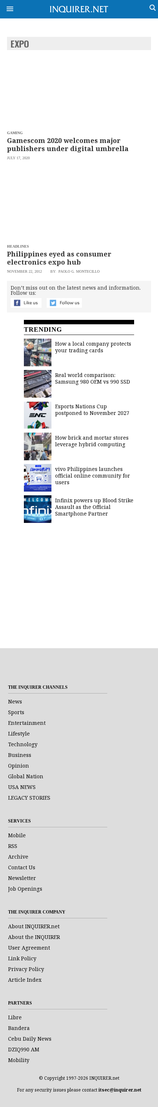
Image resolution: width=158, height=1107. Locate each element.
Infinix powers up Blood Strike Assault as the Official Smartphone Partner (94, 507)
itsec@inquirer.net (119, 1090)
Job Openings (25, 888)
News (15, 701)
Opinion (18, 765)
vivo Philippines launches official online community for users (92, 475)
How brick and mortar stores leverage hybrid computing (92, 441)
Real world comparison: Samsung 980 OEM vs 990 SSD (92, 378)
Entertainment (27, 722)
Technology (22, 744)
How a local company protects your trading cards (93, 347)
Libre (15, 1017)
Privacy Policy (26, 968)
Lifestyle (19, 733)
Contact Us (21, 867)
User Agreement (29, 947)
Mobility (18, 1060)
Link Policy (22, 958)
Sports (16, 712)
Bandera (19, 1027)
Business (19, 754)
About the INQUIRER (34, 936)
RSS (12, 845)
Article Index (25, 979)
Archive (18, 856)
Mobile (17, 835)
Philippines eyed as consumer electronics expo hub (59, 257)
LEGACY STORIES (29, 797)
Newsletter (22, 877)
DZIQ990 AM (23, 1049)
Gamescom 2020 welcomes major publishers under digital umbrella (68, 144)
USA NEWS (22, 786)
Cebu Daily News (29, 1038)
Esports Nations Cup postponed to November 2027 (92, 409)
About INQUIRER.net (34, 926)
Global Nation (25, 776)
